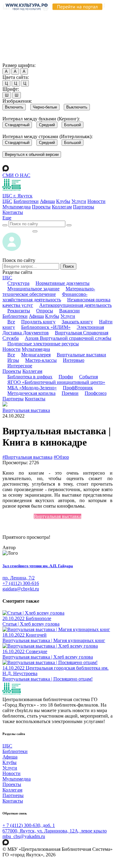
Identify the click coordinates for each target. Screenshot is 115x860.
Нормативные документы (63, 283)
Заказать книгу (77, 321)
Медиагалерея (36, 354)
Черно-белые (45, 107)
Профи (66, 376)
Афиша (47, 201)
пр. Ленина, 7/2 (18, 577)
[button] (6, 217)
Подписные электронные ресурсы (43, 343)
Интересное (19, 365)
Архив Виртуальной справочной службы (68, 338)
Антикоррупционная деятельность (75, 305)
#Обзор (61, 457)
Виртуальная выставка (26, 410)
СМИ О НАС (16, 175)
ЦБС (7, 201)
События (88, 376)
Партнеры (83, 206)
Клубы (63, 201)
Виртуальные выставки (81, 354)
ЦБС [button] (7, 277)
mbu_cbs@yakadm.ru (23, 836)
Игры (13, 360)
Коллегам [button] (32, 371)
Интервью (73, 360)
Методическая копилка (31, 393)
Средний (47, 125)
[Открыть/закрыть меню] (35, 231)
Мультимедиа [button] (36, 349)
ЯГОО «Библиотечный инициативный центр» (56, 382)
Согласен (13, 59)
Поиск (68, 266)
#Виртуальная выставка (27, 457)
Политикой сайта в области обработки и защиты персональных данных (49, 31)
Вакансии (69, 310)
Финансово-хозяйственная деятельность (44, 297)
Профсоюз (95, 393)
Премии (70, 393)
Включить (14, 107)
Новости (96, 201)
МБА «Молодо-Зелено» (32, 387)
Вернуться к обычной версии (32, 154)
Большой (72, 125)
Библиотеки (26, 201)
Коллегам (62, 206)
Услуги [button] (67, 316)
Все (11, 321)
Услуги (78, 201)
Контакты (12, 212)
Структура (18, 283)
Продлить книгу (38, 321)
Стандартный (17, 125)
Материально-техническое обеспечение (48, 291)
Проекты (41, 206)
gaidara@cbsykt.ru (20, 588)
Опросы (44, 310)
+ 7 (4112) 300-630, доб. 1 (28, 825)
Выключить (76, 107)
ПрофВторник (78, 387)
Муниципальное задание (33, 288)
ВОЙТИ (17, 229)
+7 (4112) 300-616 (20, 583)
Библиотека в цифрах (29, 376)
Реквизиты (18, 310)
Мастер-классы (41, 360)
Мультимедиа (16, 206)
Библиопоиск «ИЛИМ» (46, 327)
